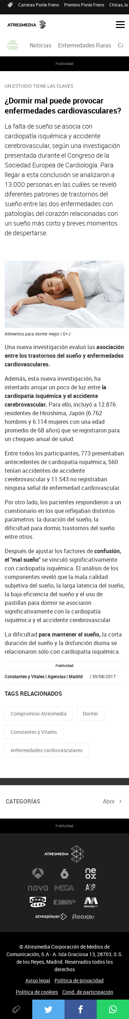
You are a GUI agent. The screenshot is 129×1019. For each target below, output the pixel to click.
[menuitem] (40, 45)
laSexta (64, 873)
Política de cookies (37, 991)
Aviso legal (37, 980)
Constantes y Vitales (34, 731)
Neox (91, 873)
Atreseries (91, 888)
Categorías (23, 801)
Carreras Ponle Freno (38, 5)
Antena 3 (38, 873)
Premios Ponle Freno (84, 5)
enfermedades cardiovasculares (46, 750)
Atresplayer (51, 916)
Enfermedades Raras (84, 45)
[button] (117, 24)
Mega (64, 888)
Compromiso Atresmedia (39, 713)
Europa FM (64, 902)
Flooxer (83, 916)
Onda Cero (38, 902)
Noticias (40, 45)
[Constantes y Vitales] (13, 45)
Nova (38, 888)
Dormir (90, 713)
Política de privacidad (79, 980)
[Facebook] (80, 1009)
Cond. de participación (87, 991)
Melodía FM (91, 902)
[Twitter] (48, 1009)
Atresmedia (64, 853)
